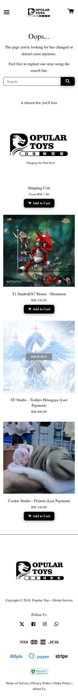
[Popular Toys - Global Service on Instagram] (45, 626)
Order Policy (62, 683)
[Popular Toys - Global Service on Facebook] (33, 626)
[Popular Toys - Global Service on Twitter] (22, 626)
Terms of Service (17, 683)
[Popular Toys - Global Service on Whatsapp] (56, 626)
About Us (39, 688)
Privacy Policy (41, 683)
